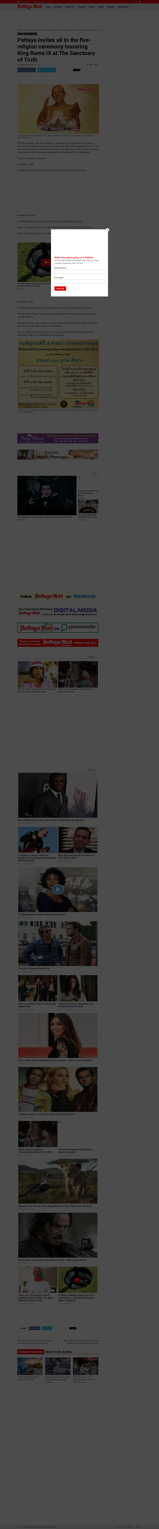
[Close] (107, 230)
